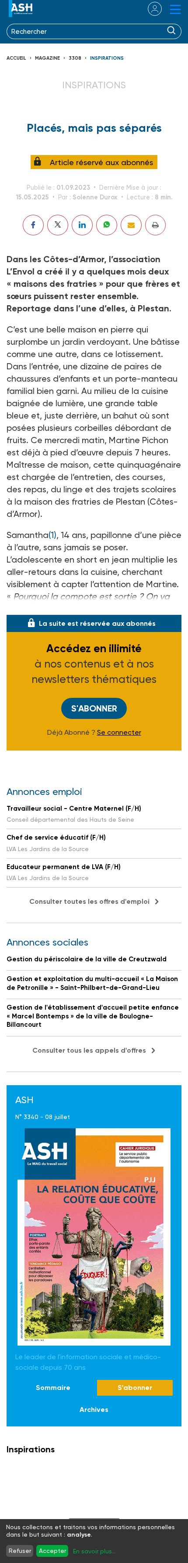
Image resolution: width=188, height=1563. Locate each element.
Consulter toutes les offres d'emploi (89, 901)
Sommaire (53, 1387)
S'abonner (94, 708)
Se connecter (119, 732)
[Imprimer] (155, 225)
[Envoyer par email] (131, 225)
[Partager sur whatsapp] (106, 225)
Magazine (47, 58)
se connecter (149, 9)
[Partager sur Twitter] (57, 225)
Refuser (20, 1550)
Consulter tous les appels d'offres (89, 1050)
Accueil (16, 58)
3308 (75, 58)
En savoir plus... (94, 1551)
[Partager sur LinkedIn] (82, 225)
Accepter (52, 1550)
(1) (52, 535)
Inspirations (107, 58)
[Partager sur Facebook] (33, 225)
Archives (94, 1409)
